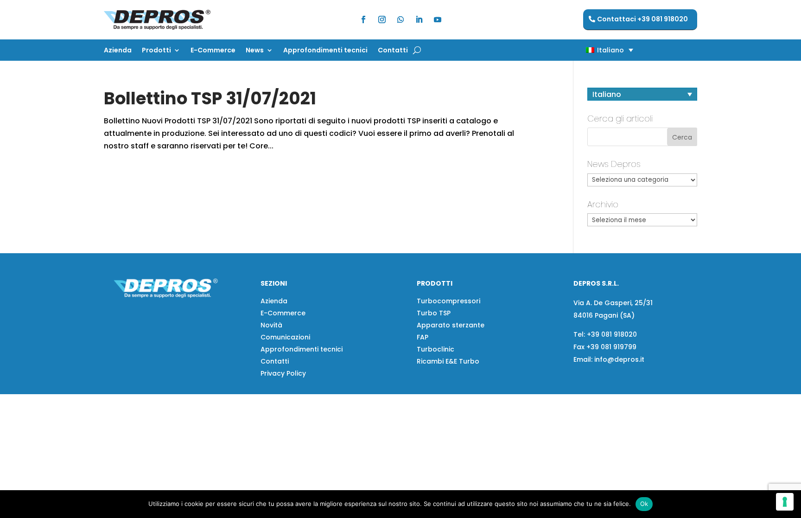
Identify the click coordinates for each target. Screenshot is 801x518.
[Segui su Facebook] (363, 19)
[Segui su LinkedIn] (419, 19)
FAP (422, 337)
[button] (593, 50)
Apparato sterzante (450, 325)
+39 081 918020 (612, 334)
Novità (271, 325)
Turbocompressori (448, 301)
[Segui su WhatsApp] (400, 19)
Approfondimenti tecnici (325, 51)
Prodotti (156, 51)
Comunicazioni (285, 337)
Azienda (118, 51)
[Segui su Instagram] (382, 19)
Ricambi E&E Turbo (448, 361)
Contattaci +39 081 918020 (642, 19)
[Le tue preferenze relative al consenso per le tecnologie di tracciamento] (785, 502)
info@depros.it (618, 359)
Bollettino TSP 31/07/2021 (210, 98)
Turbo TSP (434, 313)
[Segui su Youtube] (437, 19)
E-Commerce (213, 51)
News (255, 51)
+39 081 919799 (611, 347)
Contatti (393, 51)
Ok (644, 503)
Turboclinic (435, 349)
